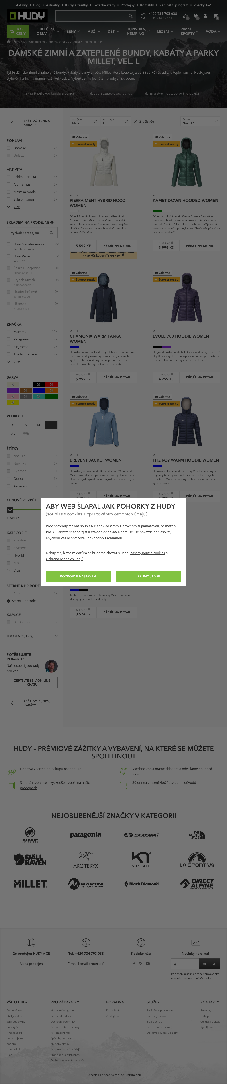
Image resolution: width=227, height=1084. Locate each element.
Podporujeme (15, 1038)
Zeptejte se (113, 1016)
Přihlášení (205, 16)
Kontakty (147, 5)
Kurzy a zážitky (76, 5)
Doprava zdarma (32, 768)
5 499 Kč (80, 610)
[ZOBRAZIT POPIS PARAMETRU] (52, 222)
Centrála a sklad (210, 1022)
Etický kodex (14, 1016)
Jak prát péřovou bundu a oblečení (51, 93)
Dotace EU (13, 1049)
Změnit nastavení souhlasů (67, 1060)
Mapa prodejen (31, 963)
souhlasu (207, 979)
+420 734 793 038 (89, 953)
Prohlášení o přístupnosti (66, 1055)
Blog (36, 5)
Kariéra (11, 1044)
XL (13, 433)
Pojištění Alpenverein (160, 1011)
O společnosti (15, 1011)
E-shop (204, 1016)
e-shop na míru (111, 1075)
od (10, 509)
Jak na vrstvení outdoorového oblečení (172, 93)
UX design (92, 1075)
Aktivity (22, 5)
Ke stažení (112, 1011)
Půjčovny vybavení (158, 1016)
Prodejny (128, 5)
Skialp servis (154, 1022)
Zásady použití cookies (147, 553)
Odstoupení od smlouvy (65, 1027)
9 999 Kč (162, 243)
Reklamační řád (60, 1033)
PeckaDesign (133, 1075)
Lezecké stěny (104, 5)
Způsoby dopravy (61, 1038)
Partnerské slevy (61, 1016)
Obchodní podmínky (63, 1022)
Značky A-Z (202, 5)
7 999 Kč (162, 375)
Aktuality (53, 5)
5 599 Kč (162, 494)
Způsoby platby (60, 1044)
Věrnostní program (173, 5)
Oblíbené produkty (195, 16)
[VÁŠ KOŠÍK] (215, 16)
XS (13, 425)
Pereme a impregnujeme (162, 1027)
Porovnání (185, 16)
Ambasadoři (14, 1033)
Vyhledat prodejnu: (25, 233)
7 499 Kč (80, 494)
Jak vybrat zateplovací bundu (110, 93)
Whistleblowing (16, 1022)
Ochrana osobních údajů (64, 559)
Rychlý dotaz (208, 1027)
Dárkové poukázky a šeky (162, 1033)
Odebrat (96, 121)
